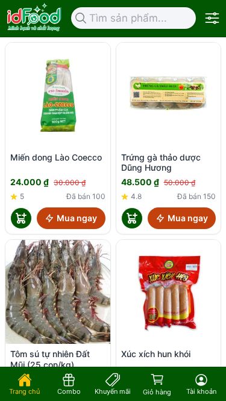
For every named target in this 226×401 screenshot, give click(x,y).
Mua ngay (77, 218)
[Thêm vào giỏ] (21, 218)
